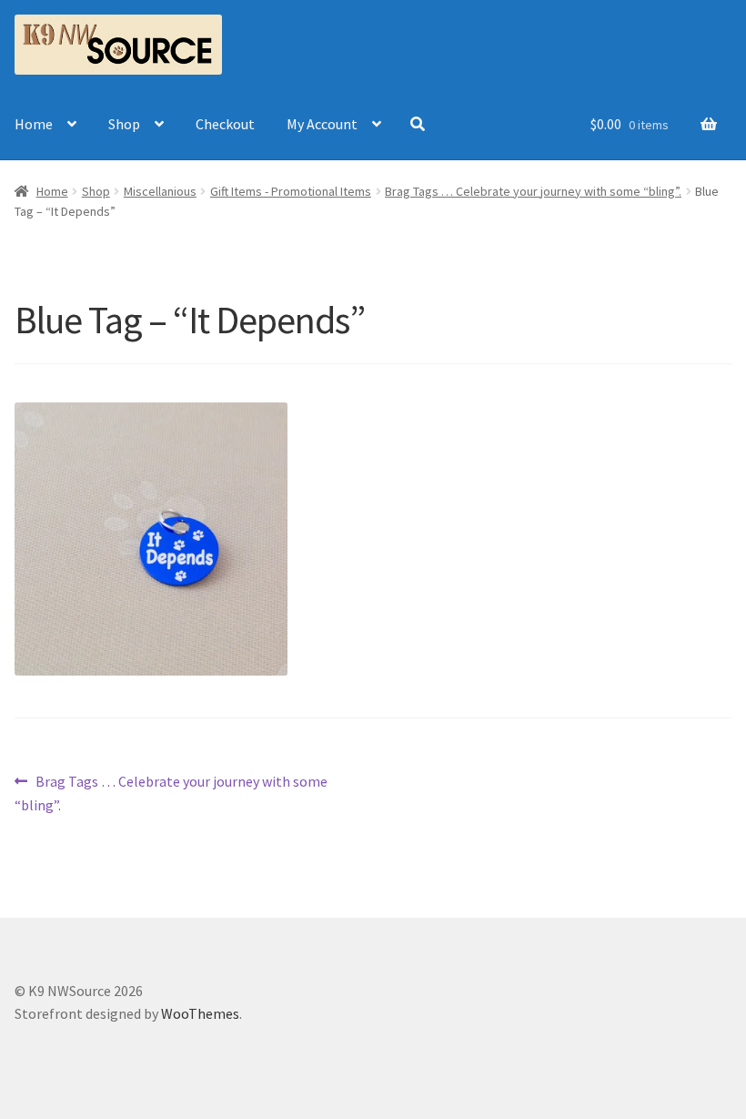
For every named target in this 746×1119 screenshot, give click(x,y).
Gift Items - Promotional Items (290, 191)
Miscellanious (160, 191)
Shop (124, 124)
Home (34, 124)
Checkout (225, 124)
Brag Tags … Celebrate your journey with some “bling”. (533, 191)
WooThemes (200, 1013)
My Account (322, 124)
